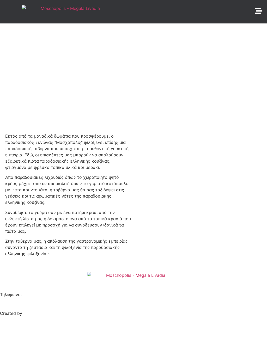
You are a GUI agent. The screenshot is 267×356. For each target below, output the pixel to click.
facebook (9, 300)
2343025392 (36, 294)
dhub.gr (31, 313)
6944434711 (64, 294)
